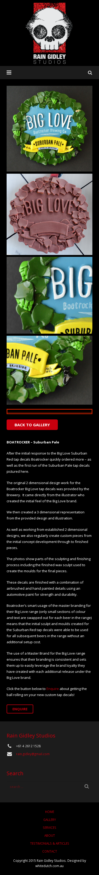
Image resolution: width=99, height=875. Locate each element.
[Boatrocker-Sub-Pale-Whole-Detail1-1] (49, 295)
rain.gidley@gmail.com (33, 754)
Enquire (52, 688)
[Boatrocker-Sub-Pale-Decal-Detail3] (49, 370)
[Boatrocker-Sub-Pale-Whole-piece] (49, 129)
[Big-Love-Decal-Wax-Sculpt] (49, 214)
